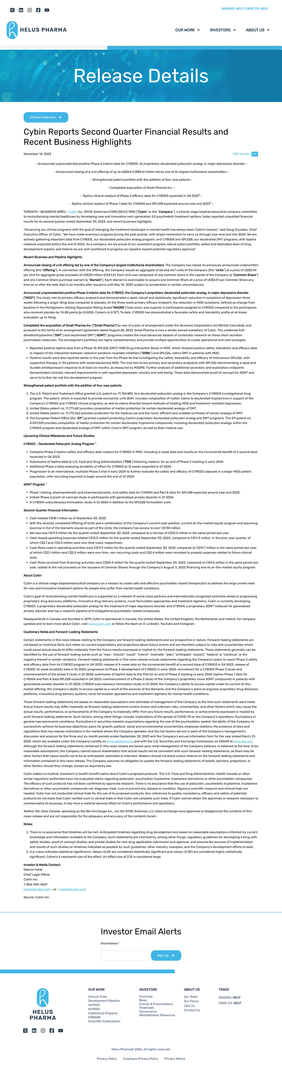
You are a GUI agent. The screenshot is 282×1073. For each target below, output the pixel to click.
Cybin (73, 212)
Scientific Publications (104, 1021)
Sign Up (162, 955)
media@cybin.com (73, 889)
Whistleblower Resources (157, 1015)
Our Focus (191, 1001)
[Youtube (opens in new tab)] (47, 10)
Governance (148, 1011)
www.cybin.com (99, 624)
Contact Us (192, 1010)
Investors (220, 30)
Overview (146, 996)
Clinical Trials (97, 996)
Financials (146, 1007)
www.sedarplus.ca (120, 741)
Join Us (189, 1005)
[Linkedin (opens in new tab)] (21, 10)
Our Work (185, 30)
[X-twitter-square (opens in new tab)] (12, 10)
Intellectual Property (103, 1013)
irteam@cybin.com (37, 889)
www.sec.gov (242, 741)
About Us (255, 30)
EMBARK (94, 1017)
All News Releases (42, 117)
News (143, 1000)
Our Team (190, 996)
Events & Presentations (156, 1004)
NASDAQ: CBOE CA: (245, 8)
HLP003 (94, 1005)
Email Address (110, 943)
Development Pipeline (104, 1000)
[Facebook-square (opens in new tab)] (38, 10)
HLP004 (94, 1009)
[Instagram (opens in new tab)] (29, 10)
